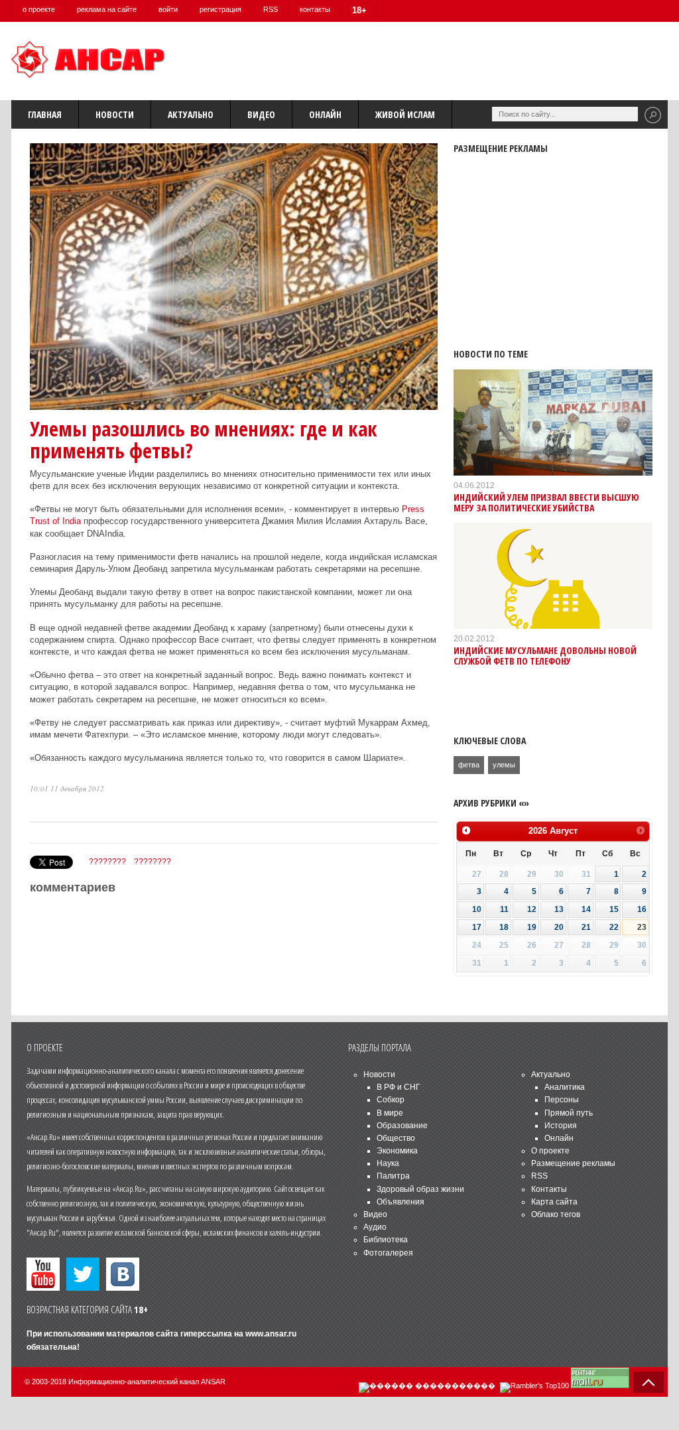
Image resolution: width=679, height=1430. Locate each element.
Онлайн (325, 114)
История (560, 1125)
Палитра (393, 1176)
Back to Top (648, 1382)
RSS (270, 9)
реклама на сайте (107, 9)
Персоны (561, 1099)
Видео (261, 114)
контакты (315, 9)
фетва (468, 765)
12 (531, 909)
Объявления (400, 1201)
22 (614, 927)
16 (642, 909)
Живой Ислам (405, 114)
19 (531, 927)
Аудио (375, 1227)
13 (559, 909)
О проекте (550, 1150)
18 (504, 927)
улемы (504, 765)
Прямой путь (568, 1113)
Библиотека (385, 1239)
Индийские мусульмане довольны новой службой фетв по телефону (545, 655)
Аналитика (564, 1087)
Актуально (191, 114)
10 (476, 909)
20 (559, 927)
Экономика (397, 1150)
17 (476, 927)
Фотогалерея (388, 1253)
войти (168, 9)
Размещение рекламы (573, 1163)
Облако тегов (555, 1214)
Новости (114, 114)
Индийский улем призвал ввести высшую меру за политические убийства (546, 502)
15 (614, 909)
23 (642, 927)
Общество (396, 1138)
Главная (45, 114)
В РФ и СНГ (398, 1087)
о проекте (39, 9)
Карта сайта (554, 1201)
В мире (390, 1113)
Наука (388, 1163)
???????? (107, 861)
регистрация (220, 9)
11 (504, 909)
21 (586, 927)
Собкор (390, 1099)
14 (586, 909)
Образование (402, 1125)
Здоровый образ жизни (420, 1189)
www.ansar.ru (270, 1333)
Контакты (549, 1189)
